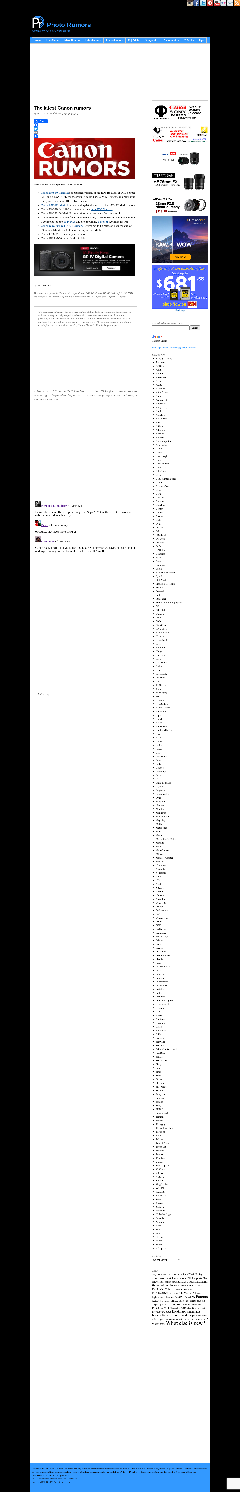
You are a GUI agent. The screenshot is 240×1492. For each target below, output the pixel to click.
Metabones (161, 827)
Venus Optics (162, 1165)
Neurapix (160, 869)
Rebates (166, 1311)
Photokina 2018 (194, 1308)
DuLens (160, 542)
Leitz (158, 764)
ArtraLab (160, 429)
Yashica (160, 1206)
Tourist (159, 1154)
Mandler (160, 809)
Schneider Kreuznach (166, 1049)
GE (157, 606)
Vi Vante (160, 1169)
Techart (159, 1120)
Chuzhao (160, 505)
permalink (68, 296)
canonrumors (40, 296)
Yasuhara (160, 1210)
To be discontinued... (175, 1315)
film (205, 1281)
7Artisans (160, 362)
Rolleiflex (161, 1030)
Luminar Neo (172, 1297)
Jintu (158, 688)
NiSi (158, 880)
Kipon (159, 715)
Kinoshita (161, 711)
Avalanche (161, 444)
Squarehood (162, 1113)
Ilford (158, 670)
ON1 (158, 914)
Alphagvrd (161, 399)
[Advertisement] (85, 75)
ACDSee (160, 366)
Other (158, 921)
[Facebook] (85, 125)
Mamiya (160, 805)
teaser (156, 1314)
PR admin (42, 113)
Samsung (160, 1038)
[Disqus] (85, 546)
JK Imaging (161, 692)
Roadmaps (179, 1311)
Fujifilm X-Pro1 (193, 1285)
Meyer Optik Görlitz (166, 839)
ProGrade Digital (164, 1000)
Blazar (159, 459)
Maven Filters (163, 816)
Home (37, 40)
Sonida (159, 1101)
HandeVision (162, 632)
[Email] (85, 132)
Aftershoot (161, 377)
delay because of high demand (165, 1281)
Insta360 (160, 677)
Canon (62, 293)
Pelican (159, 940)
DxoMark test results (195, 1281)
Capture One (162, 486)
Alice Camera (163, 392)
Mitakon (160, 854)
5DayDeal (156, 1274)
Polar (158, 970)
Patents (202, 1296)
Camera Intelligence (166, 478)
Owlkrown (161, 929)
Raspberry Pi (162, 1004)
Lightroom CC (158, 1297)
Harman (160, 636)
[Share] (85, 136)
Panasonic (161, 932)
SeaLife (160, 1056)
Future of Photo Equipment (169, 602)
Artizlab (160, 426)
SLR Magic (161, 1086)
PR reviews (161, 985)
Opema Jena (162, 917)
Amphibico (161, 403)
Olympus (160, 906)
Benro (159, 452)
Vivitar (159, 1180)
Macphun (161, 801)
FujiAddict (134, 40)
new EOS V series (102, 209)
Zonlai (159, 1244)
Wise (158, 1199)
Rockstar (160, 1019)
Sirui (158, 1075)
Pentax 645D (157, 1300)
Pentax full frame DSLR (174, 1300)
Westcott (160, 1191)
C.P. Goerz (161, 471)
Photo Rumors (69, 24)
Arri (158, 422)
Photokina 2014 (160, 1308)
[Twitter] (85, 129)
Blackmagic (162, 456)
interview (188, 1289)
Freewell (160, 591)
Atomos (160, 437)
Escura (159, 561)
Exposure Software (165, 572)
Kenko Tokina (163, 707)
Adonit (159, 373)
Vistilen (160, 1176)
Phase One (161, 951)
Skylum (160, 1083)
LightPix (160, 786)
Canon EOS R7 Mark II (54, 205)
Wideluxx (161, 1195)
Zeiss (158, 1225)
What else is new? (185, 1322)
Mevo (159, 835)
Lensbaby (161, 771)
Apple (159, 411)
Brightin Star (162, 463)
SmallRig (160, 1090)
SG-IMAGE (161, 1060)
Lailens (159, 745)
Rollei (159, 1026)
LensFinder (52, 40)
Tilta (158, 1135)
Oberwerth (161, 902)
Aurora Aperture (164, 441)
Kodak (159, 718)
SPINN (159, 1109)
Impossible (161, 673)
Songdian (161, 1094)
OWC (158, 925)
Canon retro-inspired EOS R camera (62, 225)
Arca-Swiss (161, 418)
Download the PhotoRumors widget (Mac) (50, 1475)
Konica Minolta (164, 730)
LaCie (159, 741)
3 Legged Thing (164, 358)
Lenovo (160, 767)
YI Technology (163, 1214)
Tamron (160, 1116)
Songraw (160, 1098)
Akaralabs (161, 388)
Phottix (159, 959)
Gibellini (160, 610)
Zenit (158, 1233)
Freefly (159, 587)
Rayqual (160, 1007)
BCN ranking (181, 1274)
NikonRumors (72, 40)
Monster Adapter (164, 857)
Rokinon (160, 1023)
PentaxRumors (114, 40)
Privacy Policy (119, 1471)
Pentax (159, 944)
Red (158, 1011)
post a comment (118, 296)
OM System (162, 910)
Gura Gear (161, 625)
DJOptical (161, 535)
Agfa (158, 381)
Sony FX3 (69, 221)
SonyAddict (152, 40)
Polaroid (160, 974)
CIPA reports (194, 1278)
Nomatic (160, 895)
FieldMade (161, 580)
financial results (162, 1285)
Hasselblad (161, 640)
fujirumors (175, 1289)
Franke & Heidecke (165, 583)
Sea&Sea (160, 1053)
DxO (158, 546)
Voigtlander (162, 1184)
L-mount (174, 1293)
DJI (157, 531)
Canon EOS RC (86, 293)
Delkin (159, 527)
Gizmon (160, 613)
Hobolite (160, 647)
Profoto (159, 992)
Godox (159, 617)
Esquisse (160, 565)
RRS (158, 1034)
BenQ (159, 448)
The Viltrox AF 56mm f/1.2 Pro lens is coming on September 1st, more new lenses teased (59, 395)
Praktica (160, 989)
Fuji (158, 595)
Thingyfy (160, 1124)
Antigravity (162, 407)
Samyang (160, 1041)
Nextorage (161, 872)
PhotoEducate (163, 955)
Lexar (159, 775)
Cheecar (160, 497)
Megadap (160, 820)
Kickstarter (160, 1292)
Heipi (158, 643)
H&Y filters (161, 628)
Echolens (160, 553)
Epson (159, 557)
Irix (157, 681)
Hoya (158, 658)
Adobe (159, 369)
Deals (158, 523)
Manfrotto (161, 812)
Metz (158, 831)
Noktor (159, 891)
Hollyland (161, 655)
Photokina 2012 (195, 1304)
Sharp (159, 1064)
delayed (182, 1281)
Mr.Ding (160, 861)
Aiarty (159, 384)
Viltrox (159, 1173)
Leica (158, 760)
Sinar (158, 1071)
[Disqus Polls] (85, 452)
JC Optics (161, 685)
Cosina (159, 516)
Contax (159, 508)
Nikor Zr (103, 221)
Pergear (159, 947)
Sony (158, 1105)
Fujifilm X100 (159, 1289)
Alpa (158, 396)
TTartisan (160, 1158)
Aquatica (160, 414)
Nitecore (160, 887)
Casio (159, 490)
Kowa (159, 733)
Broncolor (161, 467)
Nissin (159, 884)
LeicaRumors (93, 40)
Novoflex (160, 899)
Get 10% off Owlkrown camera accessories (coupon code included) (111, 393)
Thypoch (160, 1131)
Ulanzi (159, 1161)
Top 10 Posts (162, 1143)
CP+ (205, 1278)
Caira (158, 475)
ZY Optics (161, 1248)
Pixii (158, 962)
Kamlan (160, 700)
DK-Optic (160, 538)
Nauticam (161, 865)
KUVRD (160, 737)
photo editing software (174, 1304)
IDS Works (161, 662)
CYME (159, 520)
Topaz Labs (161, 1146)
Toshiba (160, 1150)
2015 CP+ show (167, 1274)
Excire (159, 568)
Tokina (159, 1139)
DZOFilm (160, 550)
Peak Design (162, 936)
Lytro (158, 797)
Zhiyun (159, 1236)
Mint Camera (162, 850)
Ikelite (159, 666)
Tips (201, 40)
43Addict (189, 40)
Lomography (162, 794)
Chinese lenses (178, 1278)
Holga (159, 651)
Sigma (159, 1068)
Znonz (159, 1240)
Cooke (159, 512)
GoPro (159, 621)
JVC (158, 696)
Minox (159, 846)
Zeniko (159, 1229)
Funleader (161, 598)
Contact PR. (73, 1478)
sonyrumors (193, 1311)
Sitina (159, 1079)
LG (157, 779)
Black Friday (195, 1274)
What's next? (158, 1324)
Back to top (43, 694)
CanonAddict (171, 40)
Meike (159, 824)
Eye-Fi (159, 576)
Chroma (160, 501)
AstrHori (160, 433)
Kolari (159, 722)
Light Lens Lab (163, 782)
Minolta (160, 842)
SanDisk (160, 1045)
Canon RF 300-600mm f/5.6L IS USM (114, 293)
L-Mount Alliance (191, 1293)
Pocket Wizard (163, 966)
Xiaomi (159, 1203)
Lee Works (161, 756)
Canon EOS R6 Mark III (55, 192)
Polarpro (160, 977)
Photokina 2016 (178, 1308)
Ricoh (159, 1015)
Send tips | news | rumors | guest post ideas (174, 347)
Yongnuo (160, 1221)
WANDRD (161, 1188)
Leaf (158, 752)
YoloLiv (160, 1218)
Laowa (159, 749)
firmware (179, 1285)
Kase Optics (162, 703)
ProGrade (160, 996)
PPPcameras (162, 981)
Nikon (159, 876)
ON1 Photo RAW (187, 1297)
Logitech (160, 790)
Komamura (161, 726)
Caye (158, 493)
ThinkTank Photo (165, 1128)
